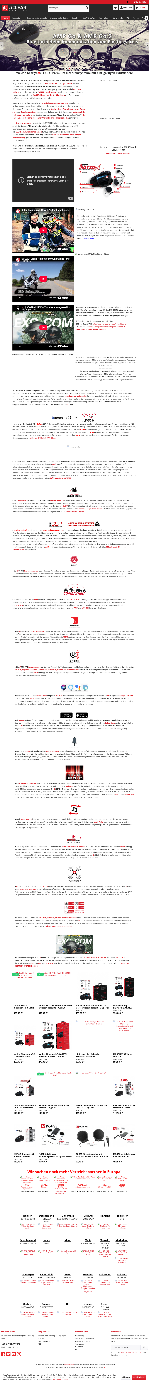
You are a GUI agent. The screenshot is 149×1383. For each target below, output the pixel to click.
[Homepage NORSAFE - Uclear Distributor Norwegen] (28, 1281)
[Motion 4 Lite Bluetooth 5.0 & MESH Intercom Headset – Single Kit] (25, 1087)
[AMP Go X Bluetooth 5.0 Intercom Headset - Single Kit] (56, 1087)
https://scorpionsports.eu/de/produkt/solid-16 (111, 324)
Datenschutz (79, 1344)
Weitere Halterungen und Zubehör (58, 926)
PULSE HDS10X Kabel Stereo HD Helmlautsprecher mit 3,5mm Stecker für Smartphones (123, 1055)
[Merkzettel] (115, 7)
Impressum (78, 1347)
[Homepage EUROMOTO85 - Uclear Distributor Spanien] (46, 1314)
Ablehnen (126, 1377)
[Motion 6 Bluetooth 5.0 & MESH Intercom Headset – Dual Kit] (56, 1036)
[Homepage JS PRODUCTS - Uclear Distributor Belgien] (28, 1226)
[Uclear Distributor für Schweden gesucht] (105, 1282)
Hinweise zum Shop (82, 1341)
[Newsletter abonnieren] (144, 1347)
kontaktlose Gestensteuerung (54, 103)
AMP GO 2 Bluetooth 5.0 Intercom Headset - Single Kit (124, 1106)
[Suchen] (86, 7)
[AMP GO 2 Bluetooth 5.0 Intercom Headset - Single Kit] (124, 1087)
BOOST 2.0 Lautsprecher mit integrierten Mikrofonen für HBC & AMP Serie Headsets (92, 1155)
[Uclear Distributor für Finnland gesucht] (105, 1226)
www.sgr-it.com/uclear (118, 153)
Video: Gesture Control (75, 511)
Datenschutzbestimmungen (132, 1352)
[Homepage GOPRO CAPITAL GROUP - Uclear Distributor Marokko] (105, 1253)
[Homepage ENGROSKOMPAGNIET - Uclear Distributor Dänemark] (67, 1225)
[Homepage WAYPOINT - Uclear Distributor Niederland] (122, 1253)
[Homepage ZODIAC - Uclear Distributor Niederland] (122, 1260)
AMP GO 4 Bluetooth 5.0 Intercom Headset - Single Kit (91, 1106)
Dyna (67, 83)
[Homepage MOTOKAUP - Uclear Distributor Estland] (88, 1226)
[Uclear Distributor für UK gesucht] (67, 1313)
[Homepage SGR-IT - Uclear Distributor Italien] (46, 1252)
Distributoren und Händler (76, 396)
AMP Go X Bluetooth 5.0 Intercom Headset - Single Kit (54, 1106)
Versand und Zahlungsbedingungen (52, 1336)
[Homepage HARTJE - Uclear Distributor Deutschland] (46, 1226)
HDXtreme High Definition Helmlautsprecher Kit (88, 1055)
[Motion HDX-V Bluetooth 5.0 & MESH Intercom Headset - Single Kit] (25, 987)
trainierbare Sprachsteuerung (65, 109)
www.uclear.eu (61, 1191)
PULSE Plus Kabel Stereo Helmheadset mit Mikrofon (124, 1155)
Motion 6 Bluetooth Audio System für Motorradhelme (74, 45)
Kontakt (41, 1338)
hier (104, 1367)
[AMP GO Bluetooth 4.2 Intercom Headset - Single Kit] (25, 1135)
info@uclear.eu (60, 1193)
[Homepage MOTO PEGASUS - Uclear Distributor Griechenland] (28, 1253)
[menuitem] (68, 8)
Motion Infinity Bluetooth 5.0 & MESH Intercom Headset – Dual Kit (123, 1006)
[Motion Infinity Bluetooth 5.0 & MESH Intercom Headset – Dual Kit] (124, 987)
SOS (35, 95)
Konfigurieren (138, 1377)
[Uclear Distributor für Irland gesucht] (67, 1252)
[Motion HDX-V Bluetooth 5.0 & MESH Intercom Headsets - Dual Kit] (56, 987)
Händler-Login (80, 1336)
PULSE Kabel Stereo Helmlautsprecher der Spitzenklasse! (56, 1155)
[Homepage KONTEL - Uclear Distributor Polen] (67, 1281)
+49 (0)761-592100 (10, 1344)
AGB (39, 1344)
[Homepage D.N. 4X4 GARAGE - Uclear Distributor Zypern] (105, 1314)
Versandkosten (69, 1365)
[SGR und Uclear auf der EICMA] (118, 132)
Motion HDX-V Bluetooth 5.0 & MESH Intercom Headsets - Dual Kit (55, 1006)
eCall (54, 464)
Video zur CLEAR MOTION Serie (43, 438)
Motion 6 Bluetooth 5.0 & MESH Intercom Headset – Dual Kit (53, 1055)
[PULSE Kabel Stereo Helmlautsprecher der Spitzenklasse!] (56, 1135)
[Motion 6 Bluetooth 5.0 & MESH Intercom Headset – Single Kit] (25, 1036)
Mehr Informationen (60, 1379)
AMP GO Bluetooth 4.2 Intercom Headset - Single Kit (24, 1155)
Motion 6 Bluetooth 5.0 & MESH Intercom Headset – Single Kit (24, 1055)
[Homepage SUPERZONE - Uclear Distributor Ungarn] (88, 1314)
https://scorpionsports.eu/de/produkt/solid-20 (107, 327)
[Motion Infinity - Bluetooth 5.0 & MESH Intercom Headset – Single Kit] (93, 987)
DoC (76, 1349)
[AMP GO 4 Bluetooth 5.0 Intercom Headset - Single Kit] (93, 1087)
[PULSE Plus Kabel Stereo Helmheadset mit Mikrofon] (124, 1135)
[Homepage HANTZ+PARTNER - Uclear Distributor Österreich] (46, 1282)
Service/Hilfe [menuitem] (140, 2)
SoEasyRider (110, 723)
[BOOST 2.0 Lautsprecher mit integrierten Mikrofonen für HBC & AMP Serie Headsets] (93, 1135)
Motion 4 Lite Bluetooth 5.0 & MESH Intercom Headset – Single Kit (25, 1106)
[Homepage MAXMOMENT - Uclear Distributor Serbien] (28, 1314)
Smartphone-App (29, 132)
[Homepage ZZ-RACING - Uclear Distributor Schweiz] (122, 1282)
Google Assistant (28, 112)
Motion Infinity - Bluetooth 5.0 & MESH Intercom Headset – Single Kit (92, 1006)
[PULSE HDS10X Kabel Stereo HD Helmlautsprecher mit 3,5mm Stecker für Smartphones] (124, 1036)
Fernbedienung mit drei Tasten (89, 509)
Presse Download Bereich (84, 1338)
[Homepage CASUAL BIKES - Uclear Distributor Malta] (88, 1253)
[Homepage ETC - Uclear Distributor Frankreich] (122, 1226)
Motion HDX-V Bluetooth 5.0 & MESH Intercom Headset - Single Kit (24, 1006)
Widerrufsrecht (44, 1341)
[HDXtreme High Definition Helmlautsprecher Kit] (93, 1036)
